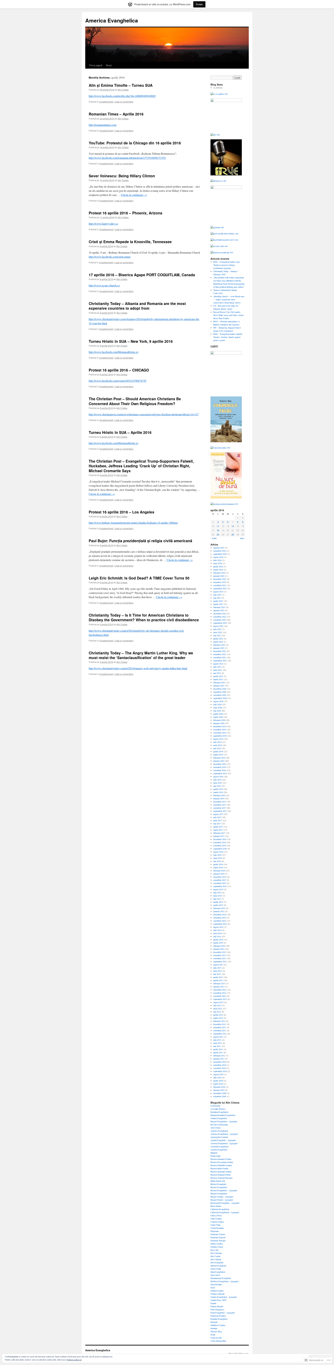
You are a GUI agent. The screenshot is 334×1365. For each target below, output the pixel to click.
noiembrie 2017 (219, 804)
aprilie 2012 (218, 1014)
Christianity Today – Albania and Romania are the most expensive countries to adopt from (137, 306)
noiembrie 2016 (219, 842)
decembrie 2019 (219, 726)
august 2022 (218, 626)
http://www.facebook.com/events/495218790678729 (117, 380)
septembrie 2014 (220, 923)
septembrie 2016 (220, 848)
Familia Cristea (216, 1246)
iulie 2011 (217, 1039)
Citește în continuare (134, 195)
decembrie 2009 (219, 1093)
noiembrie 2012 (219, 992)
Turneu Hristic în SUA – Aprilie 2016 (120, 432)
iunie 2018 (217, 782)
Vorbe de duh (216, 1337)
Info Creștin (215, 1256)
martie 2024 (218, 569)
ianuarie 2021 (218, 685)
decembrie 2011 (219, 1024)
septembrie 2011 (220, 1033)
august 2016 (218, 851)
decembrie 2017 (219, 801)
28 (233, 534)
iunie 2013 (217, 970)
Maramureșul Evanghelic (220, 1278)
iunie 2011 (217, 1043)
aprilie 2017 (218, 826)
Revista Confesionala (219, 1124)
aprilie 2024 (218, 566)
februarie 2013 (219, 983)
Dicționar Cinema (217, 1234)
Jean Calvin (215, 1275)
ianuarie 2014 (218, 949)
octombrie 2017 (219, 807)
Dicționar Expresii (217, 1237)
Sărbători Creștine (217, 1325)
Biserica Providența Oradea (221, 1162)
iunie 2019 (217, 745)
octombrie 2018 (219, 770)
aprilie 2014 (218, 939)
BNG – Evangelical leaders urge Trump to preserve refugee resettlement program (226, 264)
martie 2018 (218, 792)
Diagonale (214, 1231)
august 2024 (218, 557)
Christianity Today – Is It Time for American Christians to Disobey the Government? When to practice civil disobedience (144, 617)
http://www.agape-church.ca (104, 285)
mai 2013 (217, 974)
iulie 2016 (217, 854)
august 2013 (218, 964)
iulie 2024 (217, 560)
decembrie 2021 (219, 651)
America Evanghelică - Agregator (224, 1133)
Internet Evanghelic (218, 1265)
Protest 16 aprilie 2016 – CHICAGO (119, 370)
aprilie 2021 (218, 676)
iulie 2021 (217, 666)
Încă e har (214, 1249)
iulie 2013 (217, 967)
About (109, 65)
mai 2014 (217, 936)
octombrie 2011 (219, 1030)
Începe (199, 4)
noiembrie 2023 (219, 582)
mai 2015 (217, 898)
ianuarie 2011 (218, 1058)
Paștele (213, 1303)
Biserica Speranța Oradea (220, 1171)
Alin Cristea (123, 89)
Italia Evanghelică (217, 1271)
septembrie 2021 (220, 660)
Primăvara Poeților (218, 1315)
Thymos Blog (216, 1331)
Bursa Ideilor (215, 1206)
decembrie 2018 (219, 764)
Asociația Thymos (217, 1108)
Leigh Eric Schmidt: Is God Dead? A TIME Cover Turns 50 (139, 578)
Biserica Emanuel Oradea (220, 1159)
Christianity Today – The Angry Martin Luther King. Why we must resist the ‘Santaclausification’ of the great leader (141, 655)
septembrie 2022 (220, 622)
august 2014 (218, 927)
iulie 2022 (217, 629)
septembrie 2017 (220, 811)
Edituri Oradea (216, 1243)
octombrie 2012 (219, 996)
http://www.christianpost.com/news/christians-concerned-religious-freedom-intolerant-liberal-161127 (144, 414)
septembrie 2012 (220, 999)
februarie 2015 (219, 908)
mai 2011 (217, 1046)
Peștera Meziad (216, 1306)
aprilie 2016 (218, 864)
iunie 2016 (217, 858)
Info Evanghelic (217, 1262)
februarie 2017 (219, 833)
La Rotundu (215, 1105)
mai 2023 (217, 597)
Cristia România (217, 1228)
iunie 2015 (217, 895)
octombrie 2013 (219, 958)
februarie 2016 (219, 870)
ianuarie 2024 (218, 575)
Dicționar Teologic (218, 1240)
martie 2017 (218, 829)
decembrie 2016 (219, 839)
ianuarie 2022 (218, 648)
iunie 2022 (217, 632)
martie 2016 (218, 867)
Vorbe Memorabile (218, 1340)
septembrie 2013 (220, 961)
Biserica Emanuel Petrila (220, 1174)
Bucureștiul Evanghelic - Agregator (225, 1202)
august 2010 (218, 1074)
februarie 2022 (219, 644)
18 (218, 530)
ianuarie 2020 (218, 723)
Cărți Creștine (216, 1218)
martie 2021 (218, 679)
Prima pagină (95, 65)
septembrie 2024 (220, 553)
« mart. (213, 538)
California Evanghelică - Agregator (224, 1212)
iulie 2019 (217, 742)
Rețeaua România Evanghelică (222, 1115)
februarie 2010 (219, 1086)
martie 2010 (218, 1083)
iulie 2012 (217, 1005)
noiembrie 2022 (219, 616)
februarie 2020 (219, 720)
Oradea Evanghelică (218, 1118)
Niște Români (216, 1284)
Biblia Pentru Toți (217, 1181)
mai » (242, 538)
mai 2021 (217, 673)
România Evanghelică (219, 1112)
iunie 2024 (217, 563)
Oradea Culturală (217, 1293)
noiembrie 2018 (219, 767)
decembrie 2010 (219, 1061)
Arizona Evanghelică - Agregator (224, 1143)
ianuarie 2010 (218, 1090)
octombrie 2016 (219, 845)
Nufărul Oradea (216, 1290)
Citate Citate (215, 1224)
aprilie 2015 (218, 901)
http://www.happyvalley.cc (103, 223)
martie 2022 (218, 641)
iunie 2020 (217, 707)
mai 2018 (217, 785)
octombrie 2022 (219, 619)
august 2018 (218, 776)
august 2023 (218, 591)
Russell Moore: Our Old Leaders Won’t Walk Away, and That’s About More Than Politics (228, 315)
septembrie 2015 (220, 886)
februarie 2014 (219, 945)
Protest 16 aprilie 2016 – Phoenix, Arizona (125, 212)
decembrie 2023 (219, 579)
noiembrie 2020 (219, 691)
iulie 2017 (217, 817)
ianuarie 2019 (218, 760)
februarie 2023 (219, 607)
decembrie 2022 (219, 613)
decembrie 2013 (219, 952)
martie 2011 (218, 1052)
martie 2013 (218, 980)
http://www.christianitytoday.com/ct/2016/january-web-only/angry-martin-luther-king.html (138, 668)
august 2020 (218, 701)
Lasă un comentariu (124, 101)
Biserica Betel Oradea (219, 1168)
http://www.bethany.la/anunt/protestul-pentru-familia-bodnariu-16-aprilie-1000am (133, 522)
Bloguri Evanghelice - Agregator (223, 1121)
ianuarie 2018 (218, 798)
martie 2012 (218, 1017)
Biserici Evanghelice (218, 1187)
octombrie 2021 (219, 657)
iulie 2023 (217, 594)
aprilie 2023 (218, 601)
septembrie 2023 (220, 588)
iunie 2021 (217, 669)
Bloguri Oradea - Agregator (221, 1196)
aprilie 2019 (218, 751)
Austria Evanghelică (218, 1149)
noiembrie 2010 (219, 1065)
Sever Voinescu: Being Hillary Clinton (122, 175)
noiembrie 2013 (219, 955)
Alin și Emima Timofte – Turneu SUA (121, 85)
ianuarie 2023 (218, 610)
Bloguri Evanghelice (218, 1193)
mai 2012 (217, 1011)
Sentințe (213, 1328)
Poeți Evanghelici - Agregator (222, 1312)
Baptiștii (213, 1152)
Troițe (212, 1334)
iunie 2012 (217, 1008)
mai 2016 (217, 861)
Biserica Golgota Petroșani (221, 1177)
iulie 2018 (217, 779)
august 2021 (218, 663)
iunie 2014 (217, 933)
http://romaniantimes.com (102, 125)
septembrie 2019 (220, 735)
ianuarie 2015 (218, 911)
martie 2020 (218, 717)
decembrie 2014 (219, 914)
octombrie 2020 (219, 695)
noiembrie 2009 (219, 1096)
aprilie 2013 (218, 977)
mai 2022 (217, 635)
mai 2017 (217, 823)
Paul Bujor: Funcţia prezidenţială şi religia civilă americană (140, 540)
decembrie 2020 (219, 688)
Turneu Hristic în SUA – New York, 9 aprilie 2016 (131, 341)
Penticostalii (215, 1155)
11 (218, 526)
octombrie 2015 (219, 883)
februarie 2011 (219, 1055)
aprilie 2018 (218, 789)
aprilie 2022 (218, 638)
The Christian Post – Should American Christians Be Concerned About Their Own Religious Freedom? (135, 401)
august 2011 (218, 1036)
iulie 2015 (217, 892)
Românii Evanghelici (219, 1318)
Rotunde (213, 1322)
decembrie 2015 (219, 876)
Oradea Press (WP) (218, 1300)
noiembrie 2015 (219, 880)
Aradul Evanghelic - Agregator (223, 1140)
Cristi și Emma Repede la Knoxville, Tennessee (130, 241)
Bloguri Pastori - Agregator (221, 1199)
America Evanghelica (111, 20)
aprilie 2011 (218, 1049)
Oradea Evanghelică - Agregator (223, 1297)
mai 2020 (217, 710)
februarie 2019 (219, 757)
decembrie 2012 (219, 989)
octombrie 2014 (219, 920)
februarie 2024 (219, 572)
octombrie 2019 (219, 732)
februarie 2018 (219, 795)
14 (233, 526)
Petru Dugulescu (217, 1309)
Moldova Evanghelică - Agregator (224, 1281)
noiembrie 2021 (219, 654)
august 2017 (218, 814)
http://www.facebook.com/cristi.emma (109, 256)
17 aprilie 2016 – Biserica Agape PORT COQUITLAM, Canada (142, 274)
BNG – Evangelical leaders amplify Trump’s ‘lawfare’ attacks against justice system (227, 337)
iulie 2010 (217, 1077)
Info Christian (216, 1253)
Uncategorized (106, 101)
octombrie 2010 (219, 1068)
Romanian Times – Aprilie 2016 (116, 114)
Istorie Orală (215, 1268)
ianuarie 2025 (218, 547)
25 (218, 534)
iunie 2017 (217, 820)
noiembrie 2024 (219, 550)
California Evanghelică (219, 1209)
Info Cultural (215, 1259)
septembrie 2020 (220, 698)
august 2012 (218, 1002)
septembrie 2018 (220, 773)
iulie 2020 (217, 704)
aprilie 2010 (218, 1080)
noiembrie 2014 (219, 917)
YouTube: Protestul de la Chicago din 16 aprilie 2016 (135, 142)
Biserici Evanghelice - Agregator (223, 1190)
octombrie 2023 (219, 585)
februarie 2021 (219, 682)
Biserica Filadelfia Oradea (221, 1165)
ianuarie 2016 (218, 873)
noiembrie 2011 (219, 1027)
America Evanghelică (219, 1130)
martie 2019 (218, 754)
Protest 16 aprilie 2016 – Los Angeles (121, 512)
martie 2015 (218, 905)
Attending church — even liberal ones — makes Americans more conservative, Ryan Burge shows (228, 299)
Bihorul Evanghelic (218, 1184)
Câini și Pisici (216, 1215)
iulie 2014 (217, 930)
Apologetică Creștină (219, 1137)
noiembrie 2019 (219, 729)
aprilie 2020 (218, 713)
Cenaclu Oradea (217, 1221)
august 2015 (218, 889)
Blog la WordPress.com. (239, 1353)
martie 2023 (218, 604)
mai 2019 (217, 748)
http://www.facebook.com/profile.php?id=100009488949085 (122, 96)
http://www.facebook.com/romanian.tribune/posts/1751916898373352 (127, 158)
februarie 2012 (219, 1021)
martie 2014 (218, 942)
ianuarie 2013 (218, 986)
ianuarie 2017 (218, 836)
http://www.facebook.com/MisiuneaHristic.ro (113, 352)
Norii (212, 1287)
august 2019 (218, 738)
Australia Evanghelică (219, 1146)
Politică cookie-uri (74, 1359)
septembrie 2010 (220, 1071)
